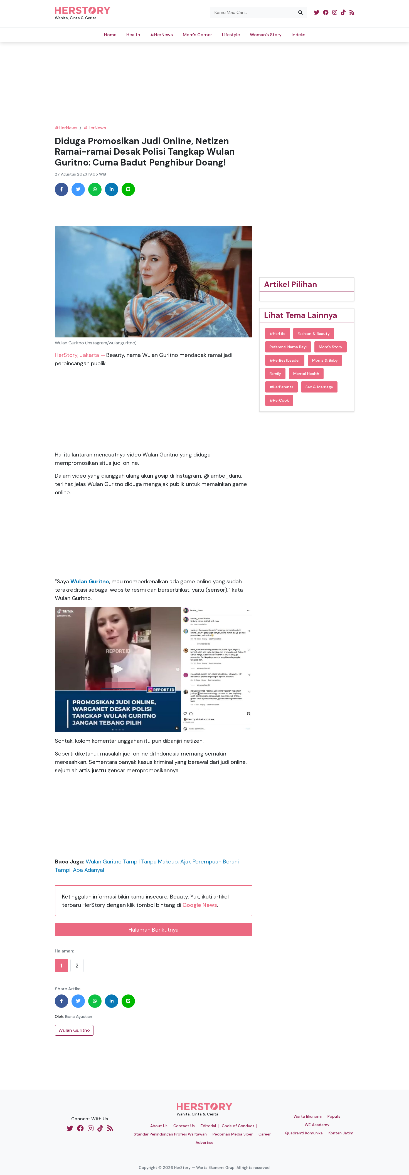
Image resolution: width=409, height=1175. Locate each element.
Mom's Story (330, 346)
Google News (200, 905)
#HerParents (281, 386)
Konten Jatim (341, 1132)
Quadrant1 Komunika (304, 1132)
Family (275, 373)
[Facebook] (61, 189)
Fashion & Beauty (314, 333)
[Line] (128, 189)
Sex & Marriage (319, 386)
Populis (334, 1116)
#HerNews (161, 35)
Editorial (208, 1125)
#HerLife (277, 333)
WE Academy (317, 1124)
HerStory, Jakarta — (80, 355)
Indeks (298, 35)
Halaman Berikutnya (154, 929)
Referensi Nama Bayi (288, 346)
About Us (158, 1125)
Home (110, 35)
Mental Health (306, 373)
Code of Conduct (238, 1125)
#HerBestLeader (285, 360)
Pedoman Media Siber (233, 1134)
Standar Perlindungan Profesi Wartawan (170, 1134)
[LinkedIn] (111, 189)
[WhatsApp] (95, 189)
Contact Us (184, 1125)
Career (264, 1134)
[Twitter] (78, 189)
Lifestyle (231, 35)
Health (133, 35)
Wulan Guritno (74, 1030)
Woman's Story (266, 35)
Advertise (204, 1142)
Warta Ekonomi (308, 1116)
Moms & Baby (325, 360)
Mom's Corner (197, 35)
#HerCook (279, 400)
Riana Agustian (78, 1016)
